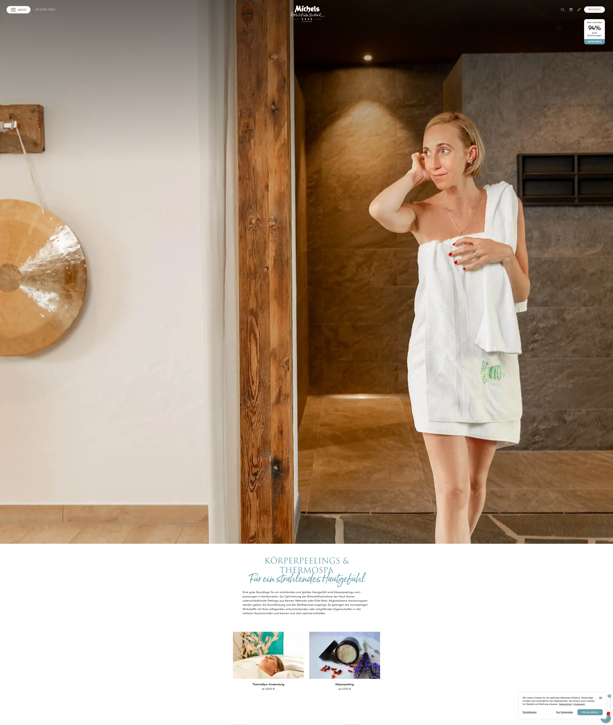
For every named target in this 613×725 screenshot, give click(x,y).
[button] (563, 9)
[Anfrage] (579, 9)
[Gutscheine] (571, 9)
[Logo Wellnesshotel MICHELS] (307, 13)
